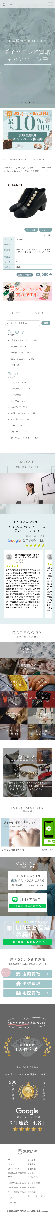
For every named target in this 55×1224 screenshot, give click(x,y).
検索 (46, 323)
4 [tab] (33, 102)
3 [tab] (29, 102)
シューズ (45, 229)
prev (17, 313)
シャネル (31, 229)
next (37, 313)
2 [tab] (25, 102)
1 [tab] (21, 102)
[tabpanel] (27, 54)
